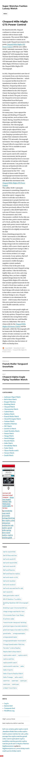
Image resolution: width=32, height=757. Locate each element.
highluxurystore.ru (9, 748)
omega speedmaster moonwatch (14, 641)
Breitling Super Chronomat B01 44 (15, 608)
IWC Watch (8, 426)
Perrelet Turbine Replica (11, 648)
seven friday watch (14, 751)
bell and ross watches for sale (13, 588)
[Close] (14, 466)
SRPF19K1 (15, 681)
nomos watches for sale (15, 734)
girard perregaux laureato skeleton (15, 626)
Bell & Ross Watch (10, 399)
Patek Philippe (9, 438)
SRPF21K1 (23, 681)
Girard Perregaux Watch (12, 419)
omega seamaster (19, 633)
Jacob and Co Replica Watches (19, 743)
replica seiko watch (9, 655)
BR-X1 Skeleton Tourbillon (12, 599)
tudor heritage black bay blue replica (8, 518)
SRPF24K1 (15, 684)
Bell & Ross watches (10, 555)
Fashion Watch (9, 414)
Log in (6, 703)
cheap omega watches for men (13, 611)
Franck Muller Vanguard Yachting (14, 622)
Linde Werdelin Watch (11, 431)
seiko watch (19, 677)
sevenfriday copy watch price (7, 513)
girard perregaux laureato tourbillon (15, 630)
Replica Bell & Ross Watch (12, 652)
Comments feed (9, 708)
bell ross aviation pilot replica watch (15, 729)
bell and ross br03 (9, 559)
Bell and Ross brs (9, 570)
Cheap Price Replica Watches (8, 499)
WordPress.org (9, 711)
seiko (22, 666)
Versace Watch (9, 453)
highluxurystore (8, 746)
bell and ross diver (9, 581)
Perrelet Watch (9, 441)
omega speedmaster (10, 637)
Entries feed (8, 706)
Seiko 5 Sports (8, 670)
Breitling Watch (9, 404)
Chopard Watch (6, 350)
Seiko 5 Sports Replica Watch (13, 673)
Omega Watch (9, 436)
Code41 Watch (9, 411)
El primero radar (8, 619)
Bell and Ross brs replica (11, 574)
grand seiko (7, 633)
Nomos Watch (9, 433)
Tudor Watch (8, 448)
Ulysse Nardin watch (11, 450)
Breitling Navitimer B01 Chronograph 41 (15, 603)
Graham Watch (9, 421)
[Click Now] (8, 479)
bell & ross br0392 (9, 552)
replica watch (22, 655)
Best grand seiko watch (11, 595)
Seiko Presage (8, 677)
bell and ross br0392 (10, 563)
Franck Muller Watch (11, 416)
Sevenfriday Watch (10, 446)
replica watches (8, 659)
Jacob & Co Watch (10, 428)
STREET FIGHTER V (10, 688)
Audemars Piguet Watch (12, 397)
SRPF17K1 (6, 681)
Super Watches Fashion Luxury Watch (14, 7)
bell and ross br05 (9, 566)
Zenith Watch (8, 455)
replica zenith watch (10, 662)
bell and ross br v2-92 (10, 577)
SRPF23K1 (6, 684)
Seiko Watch (8, 443)
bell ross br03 (7, 592)
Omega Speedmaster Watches (13, 644)
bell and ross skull (9, 584)
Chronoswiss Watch (11, 409)
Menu (5, 13)
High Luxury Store (8, 719)
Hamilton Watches (10, 424)
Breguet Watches (10, 402)
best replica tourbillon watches (13, 723)
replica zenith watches (11, 666)
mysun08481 (8, 348)
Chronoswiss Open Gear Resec (13, 615)
